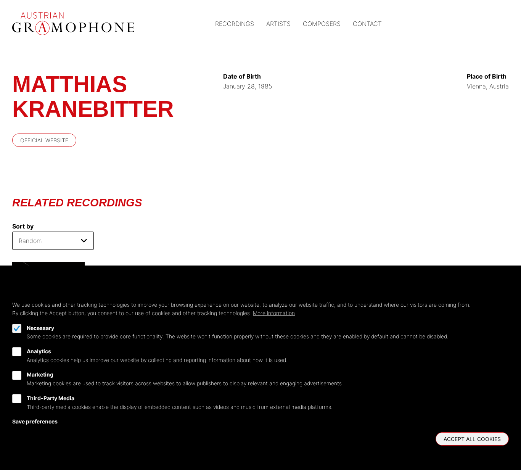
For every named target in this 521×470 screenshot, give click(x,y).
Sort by (23, 226)
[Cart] (485, 24)
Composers (322, 23)
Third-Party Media (50, 398)
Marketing (40, 375)
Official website (44, 140)
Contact (367, 23)
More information (274, 313)
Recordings (234, 23)
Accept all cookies (472, 439)
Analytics (39, 351)
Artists (278, 23)
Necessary (40, 328)
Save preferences (35, 421)
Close (505, 295)
